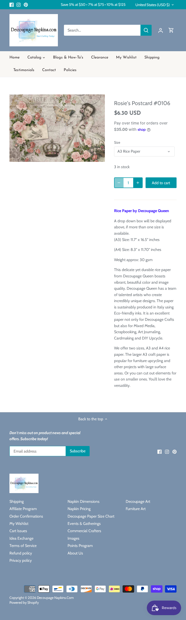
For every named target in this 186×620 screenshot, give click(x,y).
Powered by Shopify (24, 602)
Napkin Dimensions (84, 501)
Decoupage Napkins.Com (55, 597)
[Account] (160, 30)
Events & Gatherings (84, 523)
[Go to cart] (171, 30)
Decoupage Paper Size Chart (91, 516)
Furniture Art (136, 508)
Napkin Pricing (79, 508)
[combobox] (102, 30)
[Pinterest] (26, 4)
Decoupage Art (138, 501)
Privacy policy (20, 560)
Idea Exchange (21, 538)
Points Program (80, 545)
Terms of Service (23, 545)
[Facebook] (11, 4)
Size (117, 143)
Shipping (16, 501)
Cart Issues (18, 531)
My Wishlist (18, 523)
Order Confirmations (26, 516)
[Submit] (146, 30)
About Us (75, 553)
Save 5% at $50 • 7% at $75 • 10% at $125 (93, 4)
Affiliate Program (23, 508)
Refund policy (20, 553)
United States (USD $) (152, 5)
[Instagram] (18, 4)
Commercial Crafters (84, 531)
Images (73, 538)
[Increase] (137, 183)
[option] (57, 128)
